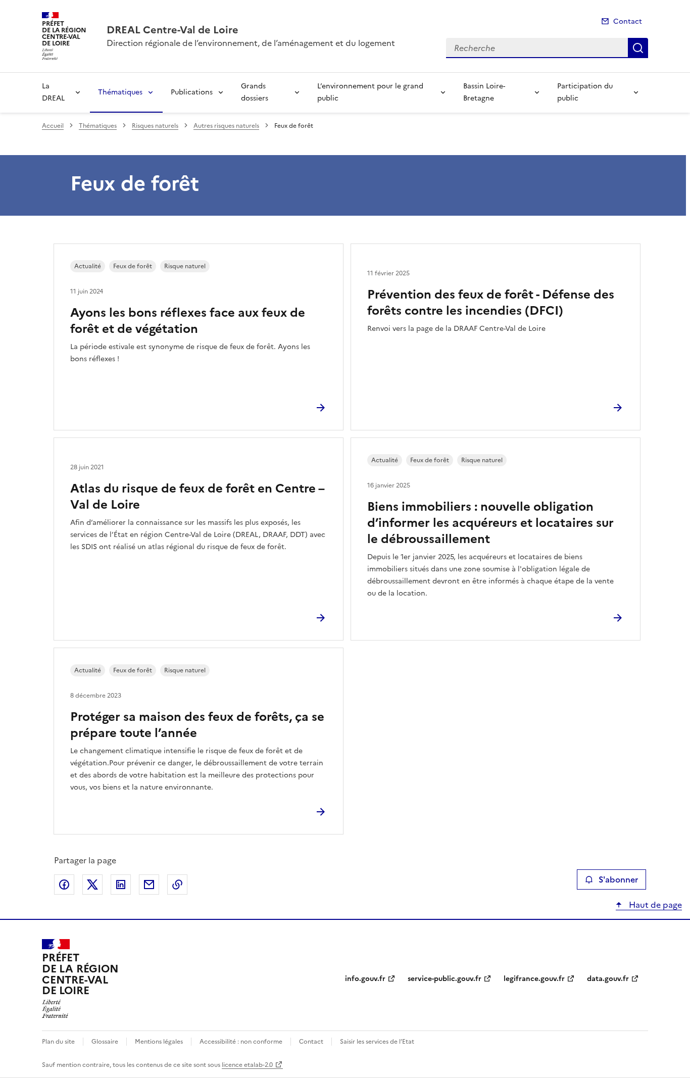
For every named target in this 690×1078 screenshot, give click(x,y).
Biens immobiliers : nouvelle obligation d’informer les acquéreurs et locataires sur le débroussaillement (490, 523)
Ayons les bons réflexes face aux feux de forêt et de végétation (187, 321)
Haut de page (654, 905)
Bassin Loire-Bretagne (484, 92)
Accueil (53, 125)
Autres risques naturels (226, 125)
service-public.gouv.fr (444, 978)
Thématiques (120, 92)
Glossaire (104, 1041)
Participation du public (585, 92)
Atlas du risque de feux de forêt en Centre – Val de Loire (197, 496)
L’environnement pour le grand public (370, 92)
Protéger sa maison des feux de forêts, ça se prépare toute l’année (197, 725)
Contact (627, 21)
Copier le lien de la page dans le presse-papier (177, 884)
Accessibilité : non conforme (241, 1041)
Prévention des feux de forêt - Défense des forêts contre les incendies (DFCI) (490, 302)
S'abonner (618, 879)
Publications (192, 92)
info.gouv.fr (365, 978)
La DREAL (53, 92)
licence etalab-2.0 (247, 1064)
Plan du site (58, 1041)
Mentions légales (159, 1041)
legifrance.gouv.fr (534, 978)
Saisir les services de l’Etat (377, 1041)
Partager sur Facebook (64, 884)
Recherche (638, 48)
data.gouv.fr (608, 978)
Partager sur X (92, 884)
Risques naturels (155, 125)
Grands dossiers (254, 92)
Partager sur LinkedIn (121, 884)
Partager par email (149, 884)
